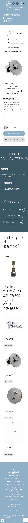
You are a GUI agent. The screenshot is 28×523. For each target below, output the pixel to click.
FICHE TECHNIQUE (13, 48)
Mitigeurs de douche (17, 9)
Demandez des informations (14, 133)
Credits (10, 521)
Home (5, 7)
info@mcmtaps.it (15, 506)
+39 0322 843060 (16, 504)
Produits (10, 7)
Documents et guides (10, 188)
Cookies (15, 518)
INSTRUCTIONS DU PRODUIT (13, 51)
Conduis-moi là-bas (15, 499)
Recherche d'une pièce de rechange (14, 139)
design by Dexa (16, 521)
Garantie (5, 168)
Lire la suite (8, 346)
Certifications (6, 182)
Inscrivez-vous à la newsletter (15, 484)
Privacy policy (20, 518)
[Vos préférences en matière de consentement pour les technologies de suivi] (2, 520)
